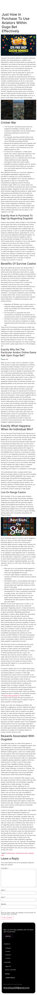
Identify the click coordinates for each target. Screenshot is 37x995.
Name (3, 890)
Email (3, 897)
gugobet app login (21, 853)
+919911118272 (10, 978)
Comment (4, 868)
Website (3, 904)
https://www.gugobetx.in (12, 695)
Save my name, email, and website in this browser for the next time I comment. (18, 913)
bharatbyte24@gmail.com (16, 987)
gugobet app (10, 853)
